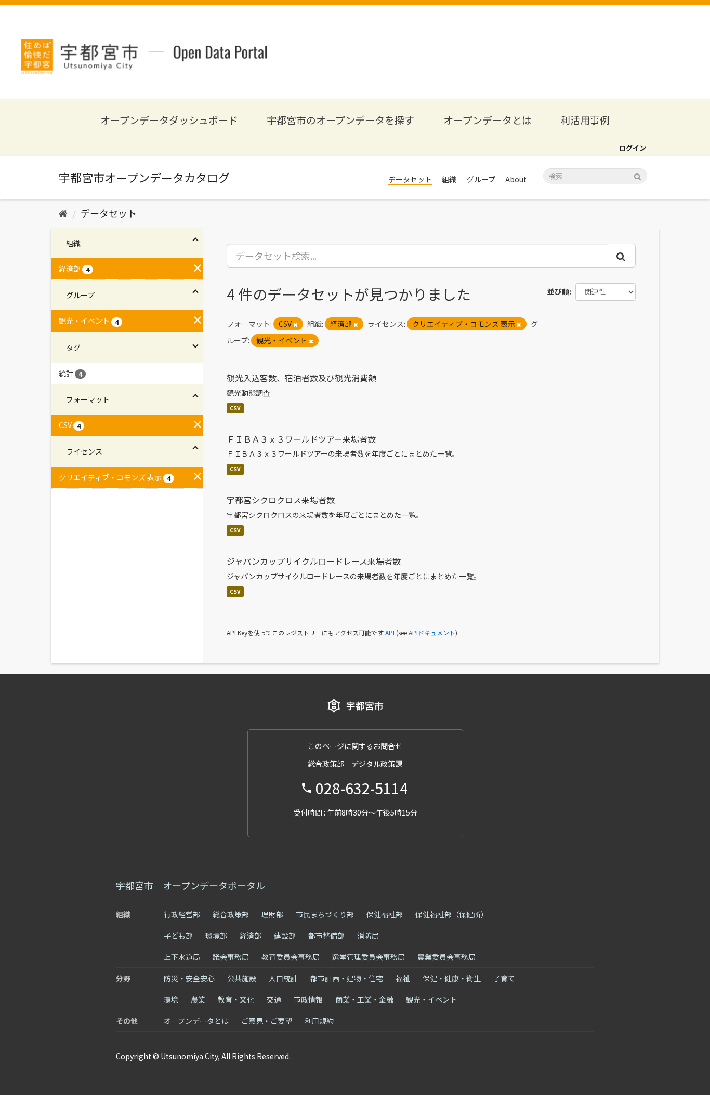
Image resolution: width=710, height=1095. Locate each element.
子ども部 (178, 935)
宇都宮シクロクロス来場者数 (281, 499)
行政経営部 (182, 914)
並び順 (558, 291)
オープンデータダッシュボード (169, 120)
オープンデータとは (487, 120)
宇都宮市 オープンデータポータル (190, 885)
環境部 (216, 935)
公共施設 (241, 978)
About (516, 179)
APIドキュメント (432, 632)
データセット (410, 179)
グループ (481, 179)
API (390, 632)
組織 (449, 179)
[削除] (295, 324)
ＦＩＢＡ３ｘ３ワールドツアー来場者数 (301, 439)
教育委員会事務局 (290, 957)
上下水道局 (182, 957)
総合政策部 (231, 914)
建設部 (285, 935)
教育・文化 (236, 999)
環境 (171, 999)
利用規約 (319, 1021)
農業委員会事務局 (446, 957)
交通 (274, 999)
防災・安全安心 (189, 978)
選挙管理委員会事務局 (368, 957)
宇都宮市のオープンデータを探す (340, 120)
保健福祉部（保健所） (451, 914)
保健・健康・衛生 (452, 978)
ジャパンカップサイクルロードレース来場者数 (314, 561)
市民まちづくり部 (325, 914)
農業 (198, 999)
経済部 (250, 935)
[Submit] (637, 175)
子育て (504, 978)
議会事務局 (231, 957)
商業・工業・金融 (364, 999)
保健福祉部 (384, 914)
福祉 (403, 978)
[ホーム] (63, 213)
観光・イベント (431, 999)
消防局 (368, 935)
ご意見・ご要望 (266, 1021)
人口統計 (283, 978)
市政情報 (308, 999)
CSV (235, 408)
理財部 (272, 914)
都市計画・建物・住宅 (346, 978)
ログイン (632, 148)
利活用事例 (585, 120)
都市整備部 (326, 935)
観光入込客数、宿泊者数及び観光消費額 (301, 377)
